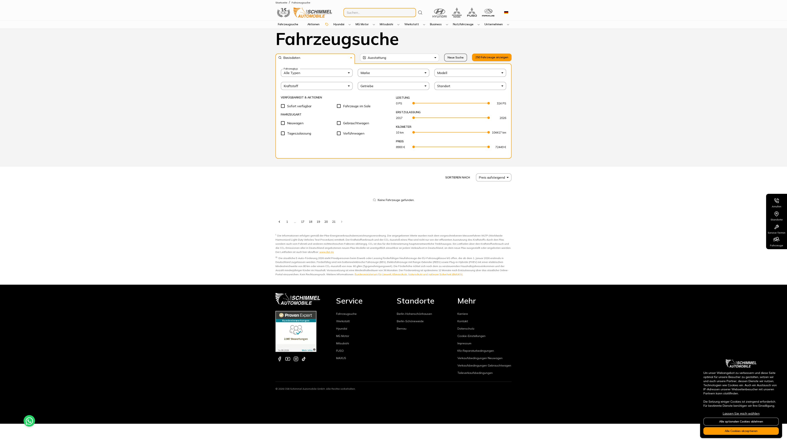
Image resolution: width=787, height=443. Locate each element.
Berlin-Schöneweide (410, 321)
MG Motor (342, 336)
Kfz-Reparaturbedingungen (475, 351)
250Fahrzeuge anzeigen (491, 57)
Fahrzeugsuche (346, 314)
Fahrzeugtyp (291, 68)
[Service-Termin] (776, 226)
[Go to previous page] (279, 221)
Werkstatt (343, 321)
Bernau (401, 328)
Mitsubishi (342, 343)
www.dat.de (326, 251)
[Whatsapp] (29, 421)
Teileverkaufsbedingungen (475, 373)
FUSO (340, 351)
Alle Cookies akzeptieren (741, 431)
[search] (420, 12)
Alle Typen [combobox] (292, 73)
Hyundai (341, 328)
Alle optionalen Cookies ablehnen (741, 421)
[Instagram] (296, 359)
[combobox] (315, 58)
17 (302, 222)
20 (326, 222)
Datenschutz (465, 328)
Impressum (464, 343)
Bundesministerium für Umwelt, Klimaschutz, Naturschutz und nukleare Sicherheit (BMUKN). (409, 274)
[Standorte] (776, 213)
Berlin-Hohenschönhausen (414, 314)
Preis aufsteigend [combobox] (492, 177)
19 (318, 222)
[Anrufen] (776, 199)
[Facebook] (279, 359)
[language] (506, 12)
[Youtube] (288, 359)
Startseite (281, 2)
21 (333, 222)
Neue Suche (456, 57)
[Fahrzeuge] (776, 239)
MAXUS (341, 358)
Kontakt (462, 321)
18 (310, 222)
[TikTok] (303, 359)
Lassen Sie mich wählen (741, 413)
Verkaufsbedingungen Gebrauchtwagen (484, 365)
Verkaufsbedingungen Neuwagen (480, 358)
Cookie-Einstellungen (471, 336)
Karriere (462, 314)
